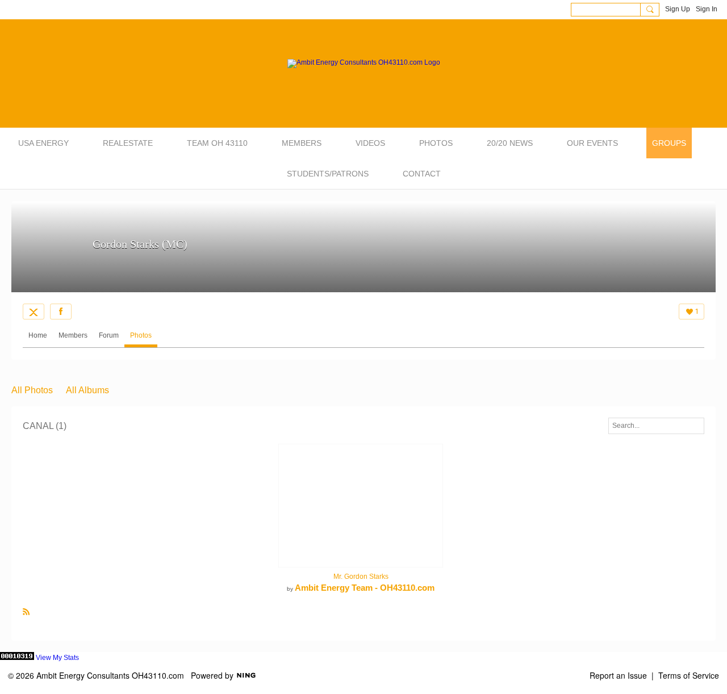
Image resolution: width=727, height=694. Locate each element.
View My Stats (57, 658)
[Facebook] (61, 311)
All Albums (87, 390)
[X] (33, 311)
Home (37, 335)
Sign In (706, 9)
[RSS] (26, 611)
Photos (141, 335)
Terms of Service (688, 675)
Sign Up (677, 9)
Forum (109, 335)
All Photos (32, 390)
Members (73, 335)
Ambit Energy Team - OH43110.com (364, 587)
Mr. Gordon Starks (360, 577)
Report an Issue (618, 675)
